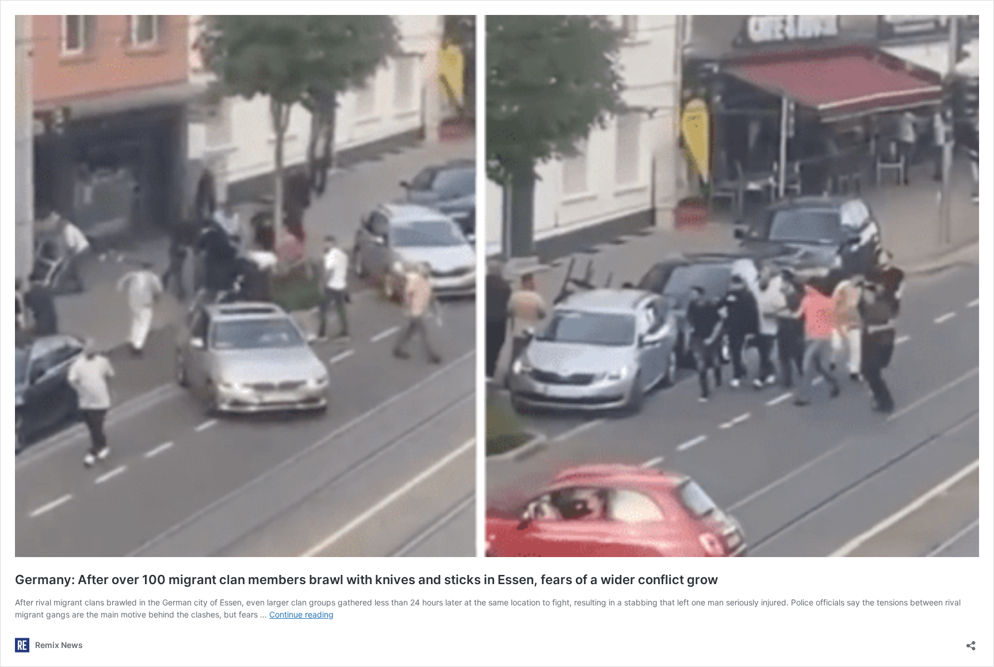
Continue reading (301, 614)
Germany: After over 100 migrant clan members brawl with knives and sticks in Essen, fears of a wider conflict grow (366, 579)
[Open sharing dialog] (971, 642)
